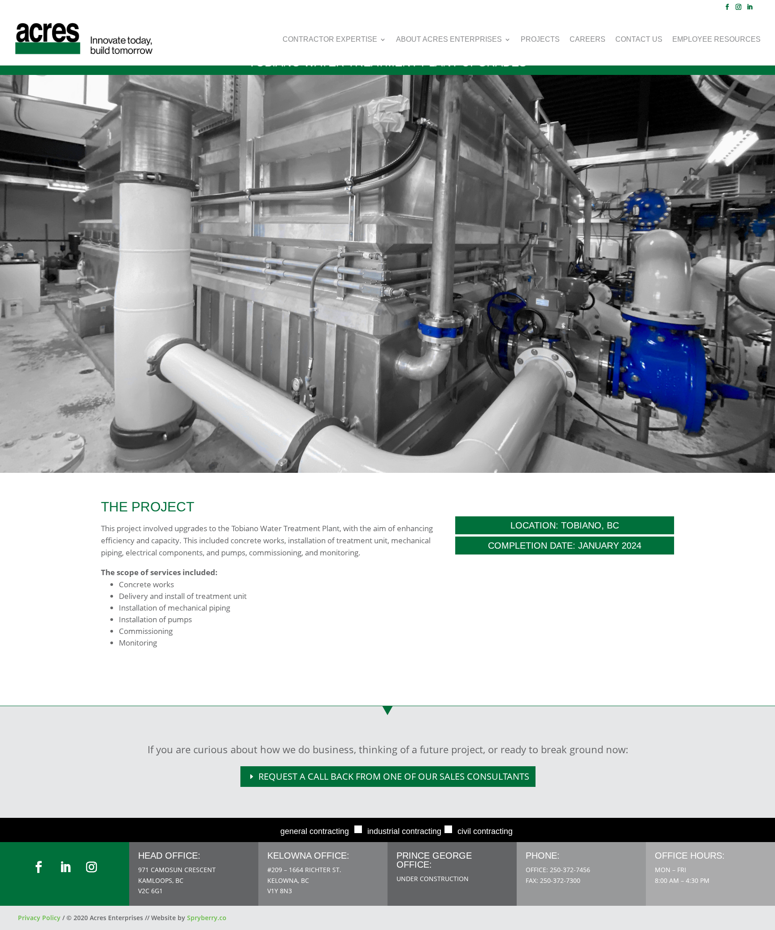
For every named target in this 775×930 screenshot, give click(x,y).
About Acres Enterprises (449, 39)
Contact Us (638, 39)
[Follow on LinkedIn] (65, 867)
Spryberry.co (206, 917)
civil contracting (485, 831)
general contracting (314, 831)
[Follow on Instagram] (91, 867)
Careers (587, 39)
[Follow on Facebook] (38, 867)
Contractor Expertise (330, 39)
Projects (540, 39)
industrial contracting (404, 831)
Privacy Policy (39, 917)
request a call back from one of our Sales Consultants (393, 776)
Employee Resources (716, 39)
